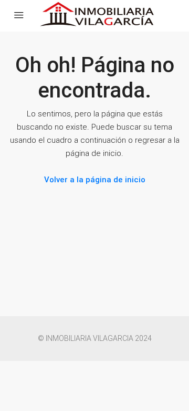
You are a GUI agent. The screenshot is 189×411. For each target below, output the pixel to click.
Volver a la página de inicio (94, 179)
